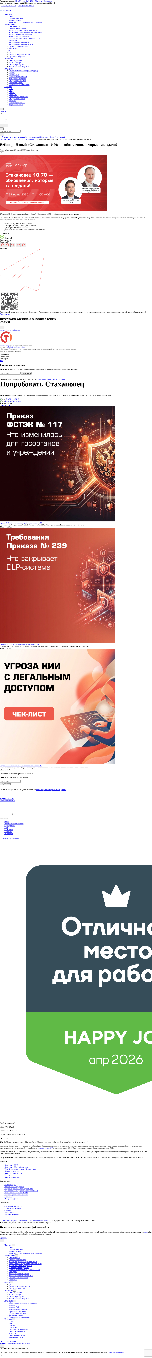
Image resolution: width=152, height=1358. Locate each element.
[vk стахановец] (7, 816)
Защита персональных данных (20, 34)
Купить (7, 50)
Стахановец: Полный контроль (16, 1167)
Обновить (43, 1)
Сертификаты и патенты (18, 97)
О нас (11, 89)
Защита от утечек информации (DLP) (23, 30)
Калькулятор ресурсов (17, 79)
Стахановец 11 (14, 26)
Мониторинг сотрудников (19, 36)
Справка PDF (14, 75)
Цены (11, 52)
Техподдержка (9, 1212)
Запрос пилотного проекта (19, 67)
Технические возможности (19, 42)
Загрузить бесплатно (8, 1341)
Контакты (12, 101)
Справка (12, 73)
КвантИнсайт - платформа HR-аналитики (20, 1169)
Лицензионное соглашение (19, 85)
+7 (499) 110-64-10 (8, 6)
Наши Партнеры (15, 63)
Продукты (8, 14)
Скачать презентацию (17, 103)
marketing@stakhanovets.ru (15, 347)
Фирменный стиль (16, 105)
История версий (15, 20)
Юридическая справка (17, 81)
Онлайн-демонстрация (17, 28)
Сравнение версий (11, 1171)
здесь (146, 1232)
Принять (3, 1238)
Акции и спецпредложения (19, 54)
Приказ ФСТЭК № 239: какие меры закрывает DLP (19, 644)
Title (1, 361)
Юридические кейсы (17, 99)
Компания (8, 87)
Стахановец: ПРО (11, 1165)
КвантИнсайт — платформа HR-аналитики (25, 22)
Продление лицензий (17, 57)
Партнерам (8, 59)
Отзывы (12, 93)
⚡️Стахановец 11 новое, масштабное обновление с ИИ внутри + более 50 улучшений (32, 137)
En (5, 121)
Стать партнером (15, 61)
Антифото (13, 40)
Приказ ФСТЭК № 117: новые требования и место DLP (21, 523)
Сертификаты (9, 826)
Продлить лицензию (12, 1177)
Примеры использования (18, 46)
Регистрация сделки (16, 65)
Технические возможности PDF (21, 44)
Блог (10, 91)
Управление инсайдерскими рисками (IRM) (25, 32)
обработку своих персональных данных (51, 379)
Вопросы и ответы (16, 83)
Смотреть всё (5, 405)
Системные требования (18, 77)
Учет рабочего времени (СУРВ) (16, 1193)
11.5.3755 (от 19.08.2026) (24, 1)
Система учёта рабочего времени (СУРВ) (24, 38)
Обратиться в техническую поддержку (23, 71)
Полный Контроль (16, 18)
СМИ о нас (13, 95)
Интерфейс (13, 48)
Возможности (9, 24)
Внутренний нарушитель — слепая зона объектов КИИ (21, 766)
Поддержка (8, 69)
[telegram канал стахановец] (2, 816)
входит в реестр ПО (45, 1148)
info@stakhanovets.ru (26, 6)
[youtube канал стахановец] (12, 816)
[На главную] (14, 797)
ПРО (11, 16)
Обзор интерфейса (11, 1199)
